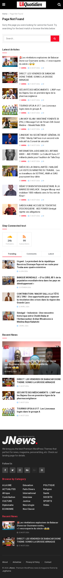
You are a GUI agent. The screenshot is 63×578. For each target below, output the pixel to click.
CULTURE (7, 501)
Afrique (6, 493)
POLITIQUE (49, 485)
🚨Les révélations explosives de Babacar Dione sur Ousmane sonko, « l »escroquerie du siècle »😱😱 (40, 60)
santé (46, 493)
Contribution (8, 497)
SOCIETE (47, 497)
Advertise (17, 562)
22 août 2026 (34, 68)
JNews (12, 568)
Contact (47, 562)
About (5, 562)
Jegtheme (6, 571)
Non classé (28, 509)
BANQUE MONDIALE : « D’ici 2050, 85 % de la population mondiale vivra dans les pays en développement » (39, 280)
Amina (23, 68)
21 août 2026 (34, 84)
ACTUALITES (9, 489)
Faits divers (29, 489)
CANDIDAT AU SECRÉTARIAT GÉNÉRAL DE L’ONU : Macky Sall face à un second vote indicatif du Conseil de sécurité (39, 138)
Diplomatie (7, 505)
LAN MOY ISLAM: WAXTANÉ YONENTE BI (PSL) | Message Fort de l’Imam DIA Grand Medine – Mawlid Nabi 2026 (39, 122)
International (29, 493)
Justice (26, 501)
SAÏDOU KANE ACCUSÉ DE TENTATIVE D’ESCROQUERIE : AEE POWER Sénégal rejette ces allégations (37, 208)
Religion (47, 489)
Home (4, 14)
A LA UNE (6, 485)
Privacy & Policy (33, 562)
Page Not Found (16, 14)
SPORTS (47, 501)
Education (28, 485)
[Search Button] (55, 38)
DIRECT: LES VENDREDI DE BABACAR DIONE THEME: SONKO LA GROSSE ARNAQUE (37, 76)
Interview (27, 497)
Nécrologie (28, 505)
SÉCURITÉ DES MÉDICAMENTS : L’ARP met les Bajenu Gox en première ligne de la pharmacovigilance (39, 92)
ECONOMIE (7, 509)
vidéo (46, 505)
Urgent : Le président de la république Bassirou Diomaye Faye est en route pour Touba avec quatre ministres (37, 264)
